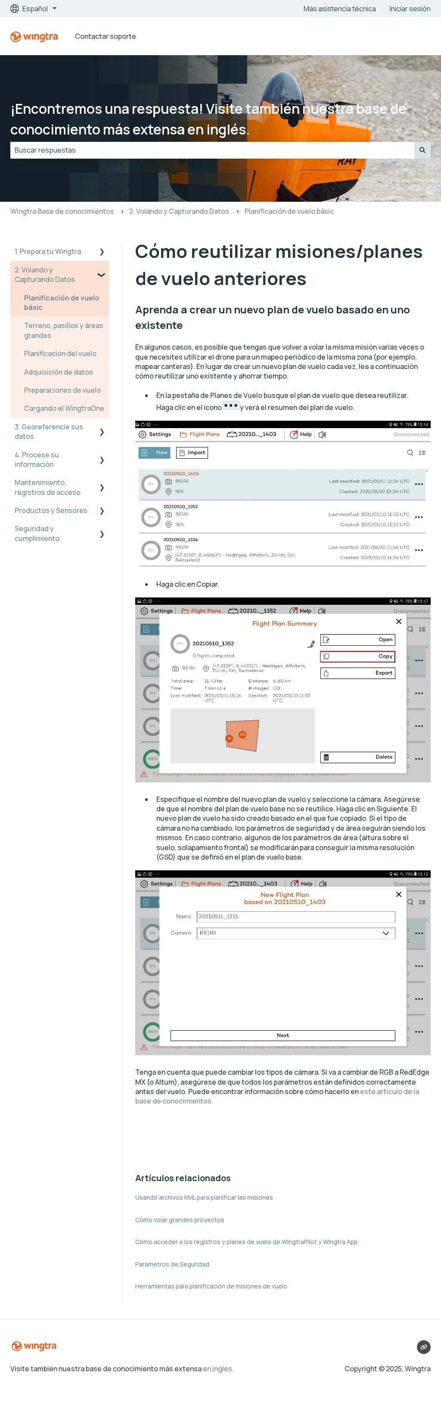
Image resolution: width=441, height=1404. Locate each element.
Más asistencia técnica (340, 8)
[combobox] (212, 150)
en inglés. (218, 1368)
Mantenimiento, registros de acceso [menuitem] (48, 487)
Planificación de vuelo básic (289, 211)
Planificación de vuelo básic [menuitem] (61, 302)
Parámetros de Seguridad (172, 1264)
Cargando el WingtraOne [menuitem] (64, 408)
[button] (102, 252)
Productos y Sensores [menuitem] (51, 510)
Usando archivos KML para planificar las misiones (204, 1197)
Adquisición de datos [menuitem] (58, 372)
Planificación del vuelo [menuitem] (60, 353)
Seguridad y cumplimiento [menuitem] (37, 533)
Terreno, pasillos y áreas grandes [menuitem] (63, 330)
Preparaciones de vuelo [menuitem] (62, 390)
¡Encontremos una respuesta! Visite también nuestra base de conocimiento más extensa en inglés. (208, 119)
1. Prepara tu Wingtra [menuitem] (48, 251)
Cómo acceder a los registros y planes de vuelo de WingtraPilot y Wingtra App (246, 1242)
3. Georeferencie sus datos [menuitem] (49, 431)
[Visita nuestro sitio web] (424, 1347)
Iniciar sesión (410, 8)
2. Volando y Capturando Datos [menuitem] (45, 274)
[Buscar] (422, 150)
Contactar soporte (105, 36)
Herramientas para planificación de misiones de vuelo (211, 1286)
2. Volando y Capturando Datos (179, 211)
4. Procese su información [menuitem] (37, 459)
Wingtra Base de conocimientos (62, 211)
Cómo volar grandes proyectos (179, 1220)
